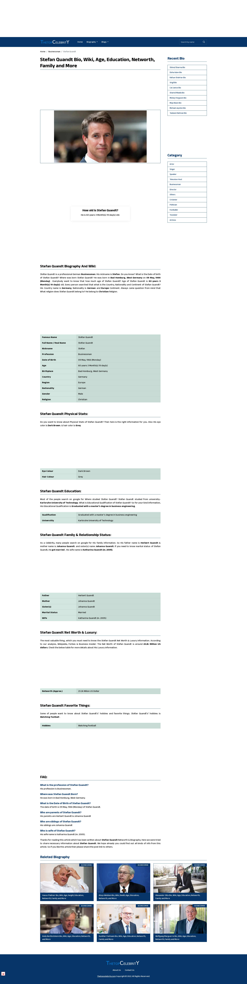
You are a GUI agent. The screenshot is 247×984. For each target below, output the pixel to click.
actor (172, 164)
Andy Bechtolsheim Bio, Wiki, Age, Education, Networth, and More (66, 937)
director (173, 189)
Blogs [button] (104, 42)
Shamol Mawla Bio (177, 93)
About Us (117, 970)
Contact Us (129, 970)
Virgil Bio (173, 82)
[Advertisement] (123, 18)
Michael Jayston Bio (178, 108)
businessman (54, 51)
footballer (174, 210)
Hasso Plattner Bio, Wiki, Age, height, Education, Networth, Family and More (63, 896)
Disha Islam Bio (176, 72)
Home (80, 42)
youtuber (173, 215)
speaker (173, 174)
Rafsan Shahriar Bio (178, 77)
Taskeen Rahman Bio (178, 113)
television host (176, 179)
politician (173, 205)
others (172, 194)
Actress (173, 220)
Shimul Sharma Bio (177, 67)
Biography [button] (91, 42)
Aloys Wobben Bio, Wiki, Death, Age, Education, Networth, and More (119, 896)
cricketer (173, 200)
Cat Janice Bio (175, 88)
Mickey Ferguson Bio (178, 98)
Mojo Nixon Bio (175, 103)
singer (172, 169)
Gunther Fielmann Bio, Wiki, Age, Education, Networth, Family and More (122, 937)
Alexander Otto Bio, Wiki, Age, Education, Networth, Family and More (177, 896)
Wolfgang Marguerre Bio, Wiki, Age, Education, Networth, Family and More (175, 937)
